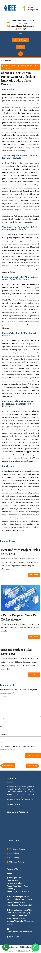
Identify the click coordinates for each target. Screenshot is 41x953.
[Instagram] (18, 804)
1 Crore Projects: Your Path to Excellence (20, 617)
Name (2, 718)
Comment (4, 696)
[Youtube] (15, 804)
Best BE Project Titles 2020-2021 (16, 651)
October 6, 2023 (9, 66)
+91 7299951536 (14, 937)
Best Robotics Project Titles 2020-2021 (20, 552)
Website (3, 735)
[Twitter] (11, 804)
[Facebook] (8, 804)
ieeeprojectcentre (26, 66)
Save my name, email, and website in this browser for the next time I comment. (20, 748)
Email (2, 726)
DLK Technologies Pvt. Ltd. (25, 951)
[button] (20, 33)
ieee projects (7, 60)
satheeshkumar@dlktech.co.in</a (20, 931)
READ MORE (35, 574)
